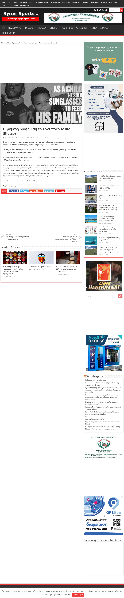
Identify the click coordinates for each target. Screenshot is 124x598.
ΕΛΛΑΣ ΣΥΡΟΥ (13, 6)
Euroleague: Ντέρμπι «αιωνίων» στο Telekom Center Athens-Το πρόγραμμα (13, 270)
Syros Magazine (95, 376)
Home (4, 43)
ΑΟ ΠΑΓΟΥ (66, 2)
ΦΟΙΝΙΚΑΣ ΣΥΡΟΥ (26, 2)
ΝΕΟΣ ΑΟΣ (113, 2)
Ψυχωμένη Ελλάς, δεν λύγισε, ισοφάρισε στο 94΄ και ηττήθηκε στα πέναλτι (102, 418)
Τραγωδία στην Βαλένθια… (41, 266)
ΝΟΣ (3, 6)
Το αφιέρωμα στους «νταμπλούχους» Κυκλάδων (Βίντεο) (66, 238)
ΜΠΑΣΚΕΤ (30, 28)
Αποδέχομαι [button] (78, 595)
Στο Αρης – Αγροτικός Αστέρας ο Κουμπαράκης (17, 237)
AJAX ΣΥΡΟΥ (6, 2)
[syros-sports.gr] (20, 14)
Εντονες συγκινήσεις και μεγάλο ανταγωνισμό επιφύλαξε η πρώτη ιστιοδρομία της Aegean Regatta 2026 (102, 397)
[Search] (121, 10)
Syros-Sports (9, 138)
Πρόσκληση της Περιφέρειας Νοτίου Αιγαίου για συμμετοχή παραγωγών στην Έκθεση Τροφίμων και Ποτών (103, 390)
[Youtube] (103, 10)
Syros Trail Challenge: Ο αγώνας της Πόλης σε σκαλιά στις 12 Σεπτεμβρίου (102, 413)
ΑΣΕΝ (15, 2)
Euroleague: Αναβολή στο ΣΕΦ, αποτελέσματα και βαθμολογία (67, 268)
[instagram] (106, 10)
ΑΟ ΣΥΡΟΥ (76, 2)
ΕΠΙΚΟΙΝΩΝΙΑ (8, 33)
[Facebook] (97, 10)
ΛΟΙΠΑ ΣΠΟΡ (82, 28)
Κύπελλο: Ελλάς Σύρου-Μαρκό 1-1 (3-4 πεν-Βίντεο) (110, 177)
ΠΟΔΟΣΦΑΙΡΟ (14, 28)
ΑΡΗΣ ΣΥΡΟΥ (55, 2)
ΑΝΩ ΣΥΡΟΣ (24, 6)
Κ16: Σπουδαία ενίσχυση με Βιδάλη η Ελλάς (109, 187)
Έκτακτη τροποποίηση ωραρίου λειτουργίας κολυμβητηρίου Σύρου (101, 403)
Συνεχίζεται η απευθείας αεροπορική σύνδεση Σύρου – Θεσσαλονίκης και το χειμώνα (102, 428)
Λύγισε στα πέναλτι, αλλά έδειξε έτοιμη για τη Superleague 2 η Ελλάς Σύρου (109, 249)
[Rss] (95, 10)
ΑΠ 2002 (85, 2)
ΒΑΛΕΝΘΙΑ (94, 2)
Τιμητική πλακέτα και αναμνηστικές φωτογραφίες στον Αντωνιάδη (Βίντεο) (109, 207)
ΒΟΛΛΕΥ (42, 28)
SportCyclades (13, 43)
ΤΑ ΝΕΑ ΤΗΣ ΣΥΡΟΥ (99, 28)
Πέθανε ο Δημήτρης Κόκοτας (95, 380)
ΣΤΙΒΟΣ (53, 28)
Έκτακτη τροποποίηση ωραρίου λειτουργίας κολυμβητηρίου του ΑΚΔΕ (108, 218)
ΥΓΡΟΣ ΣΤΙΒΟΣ (66, 28)
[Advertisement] (41, 64)
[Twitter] (100, 10)
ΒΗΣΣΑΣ (104, 2)
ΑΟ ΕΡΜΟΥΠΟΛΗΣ (41, 2)
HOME (4, 27)
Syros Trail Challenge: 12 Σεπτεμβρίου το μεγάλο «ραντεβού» (107, 229)
